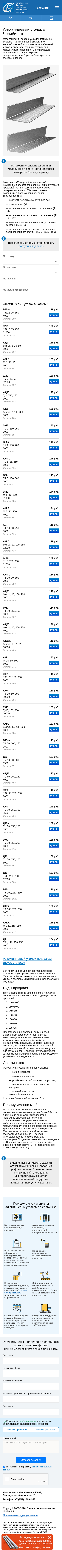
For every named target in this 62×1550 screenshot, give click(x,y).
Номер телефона (11, 1368)
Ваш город (8, 1406)
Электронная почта (12, 1380)
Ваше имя (8, 1355)
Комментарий (9, 1438)
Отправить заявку (31, 1460)
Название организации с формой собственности (27, 1393)
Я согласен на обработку (27, 1468)
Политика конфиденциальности (20, 1515)
